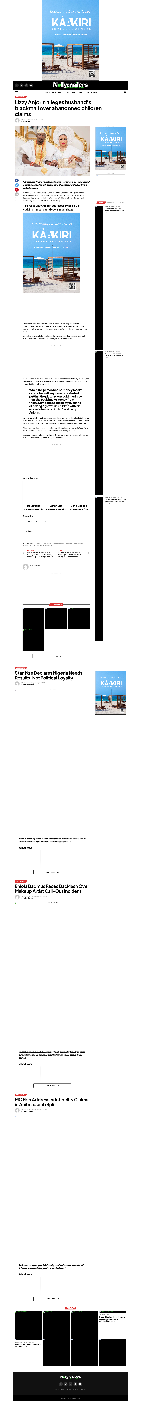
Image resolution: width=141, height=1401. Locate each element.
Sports (81, 92)
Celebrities (48, 544)
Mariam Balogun (28, 684)
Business (94, 92)
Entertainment (56, 92)
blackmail (39, 544)
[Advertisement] (56, 308)
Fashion (74, 92)
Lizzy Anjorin (78, 544)
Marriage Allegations (31, 545)
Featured (69, 544)
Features (47, 92)
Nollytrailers (27, 121)
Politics (66, 92)
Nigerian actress (46, 545)
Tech (87, 92)
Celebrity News (59, 544)
